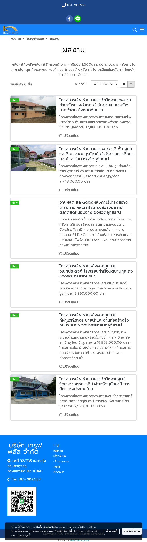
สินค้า (56, 467)
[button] (133, 30)
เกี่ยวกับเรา (59, 456)
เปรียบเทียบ (71, 135)
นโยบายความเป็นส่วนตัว (85, 531)
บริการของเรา (61, 461)
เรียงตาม (82, 84)
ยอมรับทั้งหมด (132, 531)
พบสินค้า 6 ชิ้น (21, 84)
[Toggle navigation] (142, 30)
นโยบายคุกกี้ (23, 535)
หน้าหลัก (58, 451)
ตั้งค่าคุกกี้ (111, 531)
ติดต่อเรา (58, 472)
